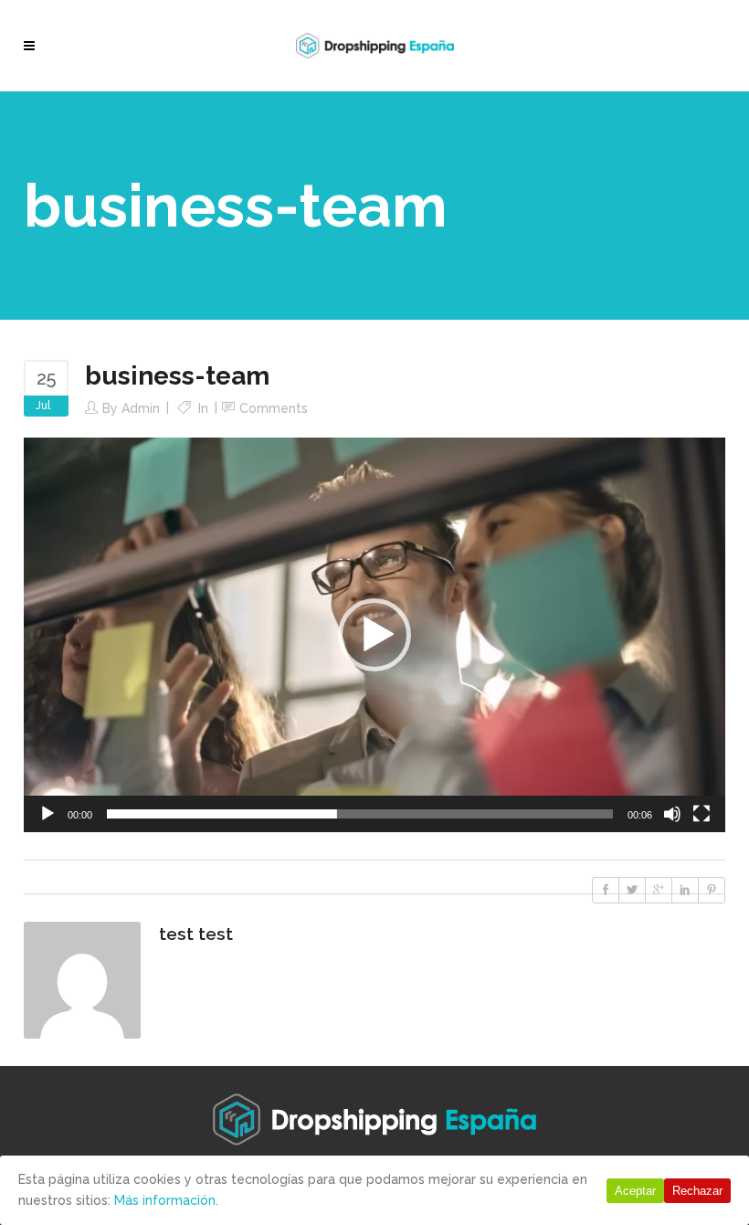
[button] (374, 634)
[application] (374, 635)
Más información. (166, 1200)
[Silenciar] (672, 814)
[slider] (360, 813)
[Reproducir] (47, 814)
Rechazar (697, 1191)
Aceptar (635, 1191)
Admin (140, 408)
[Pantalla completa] (701, 814)
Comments (273, 408)
